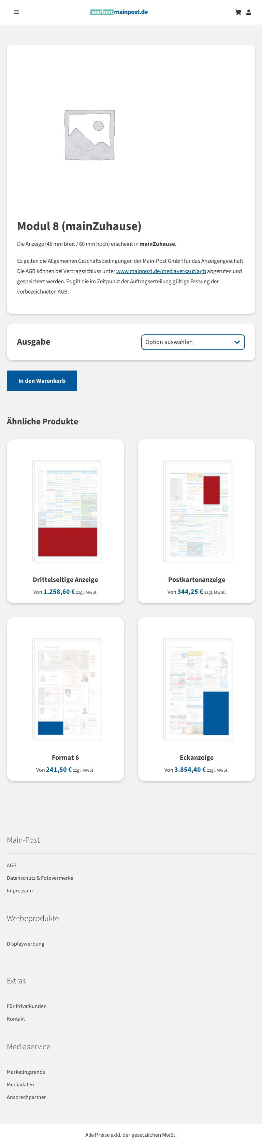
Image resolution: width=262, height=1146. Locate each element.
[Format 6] (65, 635)
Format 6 (65, 758)
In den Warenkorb (42, 381)
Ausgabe (33, 341)
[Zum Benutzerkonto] (248, 12)
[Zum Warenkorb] (238, 12)
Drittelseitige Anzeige (65, 580)
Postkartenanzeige (196, 580)
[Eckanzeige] (196, 635)
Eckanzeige (197, 758)
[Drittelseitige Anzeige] (65, 457)
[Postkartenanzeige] (196, 457)
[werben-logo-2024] (119, 12)
